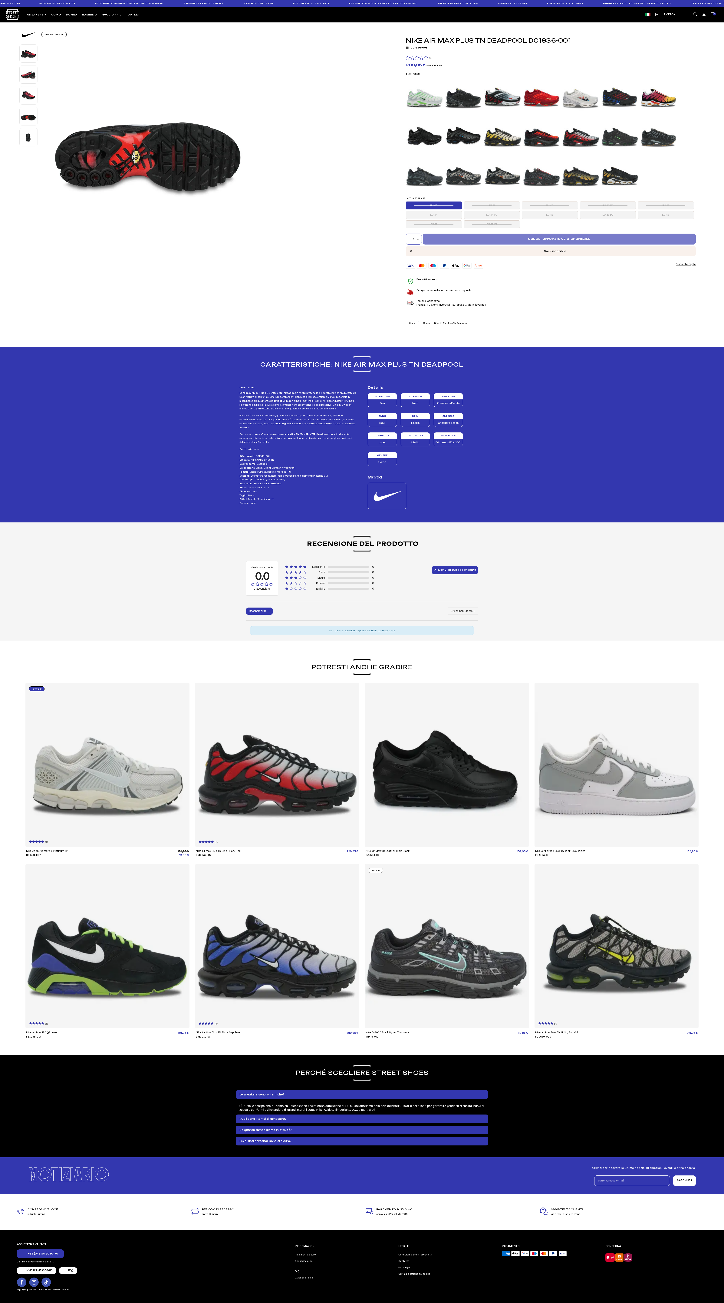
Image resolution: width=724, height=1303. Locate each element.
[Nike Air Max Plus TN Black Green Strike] (620, 135)
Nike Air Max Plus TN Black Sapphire (218, 1032)
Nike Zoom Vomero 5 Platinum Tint (48, 851)
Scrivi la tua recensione (456, 569)
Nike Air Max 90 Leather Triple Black (388, 851)
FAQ (297, 1271)
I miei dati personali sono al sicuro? (265, 1141)
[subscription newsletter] (657, 14)
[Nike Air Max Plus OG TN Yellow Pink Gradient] (659, 96)
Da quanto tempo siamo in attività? (265, 1130)
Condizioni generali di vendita (415, 1254)
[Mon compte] (704, 14)
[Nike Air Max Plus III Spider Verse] (620, 96)
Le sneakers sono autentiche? (261, 1094)
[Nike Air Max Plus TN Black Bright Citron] (503, 135)
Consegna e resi (304, 1261)
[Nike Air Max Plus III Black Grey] (463, 96)
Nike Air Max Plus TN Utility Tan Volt (557, 1032)
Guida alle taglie (686, 264)
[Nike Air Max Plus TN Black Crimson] (542, 135)
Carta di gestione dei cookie (414, 1273)
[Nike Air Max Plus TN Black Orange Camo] (463, 174)
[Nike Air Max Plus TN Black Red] (542, 174)
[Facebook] (21, 1282)
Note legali (404, 1267)
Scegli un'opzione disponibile (559, 238)
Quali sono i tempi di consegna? (262, 1119)
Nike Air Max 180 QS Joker (42, 1032)
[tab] (362, 1094)
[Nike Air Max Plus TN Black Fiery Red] (581, 135)
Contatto (403, 1261)
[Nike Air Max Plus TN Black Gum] (659, 135)
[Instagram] (34, 1282)
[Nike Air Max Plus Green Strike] (424, 96)
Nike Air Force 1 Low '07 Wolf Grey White (560, 851)
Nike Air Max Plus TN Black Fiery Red (218, 851)
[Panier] (712, 15)
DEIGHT (65, 1290)
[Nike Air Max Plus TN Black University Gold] (581, 174)
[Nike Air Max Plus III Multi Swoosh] (581, 96)
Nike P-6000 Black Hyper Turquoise (387, 1032)
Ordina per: (457, 611)
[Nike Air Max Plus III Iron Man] (542, 96)
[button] (40, 1253)
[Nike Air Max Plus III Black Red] (503, 96)
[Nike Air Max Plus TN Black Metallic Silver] (424, 174)
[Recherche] (695, 14)
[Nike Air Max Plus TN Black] (424, 135)
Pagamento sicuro (305, 1254)
